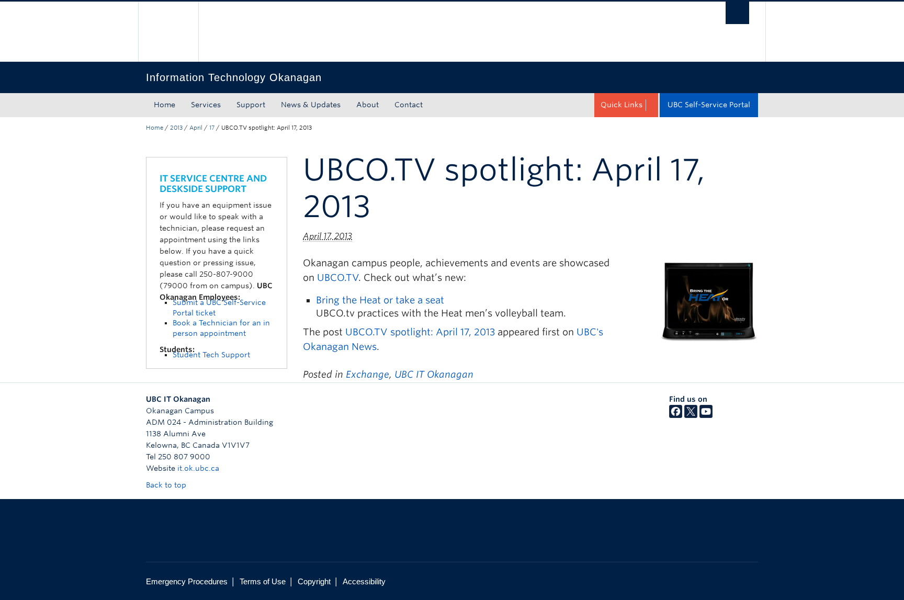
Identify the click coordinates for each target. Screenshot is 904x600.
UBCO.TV (337, 277)
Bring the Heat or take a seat (380, 300)
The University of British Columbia (168, 32)
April (195, 127)
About (367, 104)
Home (164, 104)
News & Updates (311, 104)
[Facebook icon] (675, 415)
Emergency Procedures (187, 581)
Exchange (367, 374)
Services (206, 104)
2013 (176, 127)
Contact (408, 104)
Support (250, 104)
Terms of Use (263, 581)
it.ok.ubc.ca (198, 468)
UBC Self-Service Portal (709, 104)
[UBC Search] (737, 13)
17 (211, 127)
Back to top (167, 485)
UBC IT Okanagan (433, 374)
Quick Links (621, 104)
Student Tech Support (211, 354)
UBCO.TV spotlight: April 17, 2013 (420, 331)
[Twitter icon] (690, 415)
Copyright (314, 581)
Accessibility (364, 581)
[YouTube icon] (706, 415)
